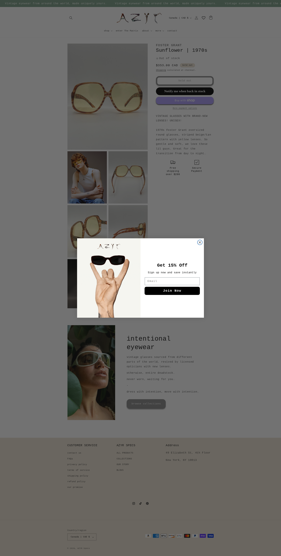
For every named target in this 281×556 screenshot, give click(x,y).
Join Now (172, 291)
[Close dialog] (199, 242)
